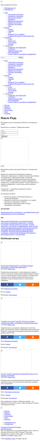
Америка (11, 31)
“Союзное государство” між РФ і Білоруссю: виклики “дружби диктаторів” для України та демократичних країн (17, 224)
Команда (7, 107)
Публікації (7, 37)
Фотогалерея (8, 110)
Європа (10, 29)
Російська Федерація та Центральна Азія (21, 36)
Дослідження (12, 42)
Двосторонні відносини (15, 14)
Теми (6, 13)
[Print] (32, 284)
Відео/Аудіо (12, 41)
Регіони (6, 27)
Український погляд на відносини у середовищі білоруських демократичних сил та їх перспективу (20, 213)
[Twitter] (20, 284)
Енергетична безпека (15, 17)
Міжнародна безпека (14, 22)
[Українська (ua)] (10, 8)
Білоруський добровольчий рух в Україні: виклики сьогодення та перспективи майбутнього (17, 222)
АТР (9, 32)
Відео (6, 112)
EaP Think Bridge (13, 52)
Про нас (7, 105)
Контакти (7, 113)
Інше (9, 26)
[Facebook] (7, 284)
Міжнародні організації (15, 21)
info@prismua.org (6, 429)
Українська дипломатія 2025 (17, 47)
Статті (10, 39)
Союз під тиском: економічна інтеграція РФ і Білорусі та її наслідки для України (19, 227)
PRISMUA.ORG (10, 438)
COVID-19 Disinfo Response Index (15, 50)
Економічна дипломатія (15, 16)
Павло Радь (11, 269)
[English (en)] (8, 9)
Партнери (7, 108)
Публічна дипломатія (15, 24)
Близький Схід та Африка (16, 34)
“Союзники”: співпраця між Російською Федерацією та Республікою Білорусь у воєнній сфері (18, 233)
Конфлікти (11, 19)
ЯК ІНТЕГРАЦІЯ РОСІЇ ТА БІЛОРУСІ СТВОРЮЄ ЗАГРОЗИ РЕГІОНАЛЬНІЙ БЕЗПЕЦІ (17, 230)
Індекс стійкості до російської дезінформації (22, 54)
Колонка (11, 44)
